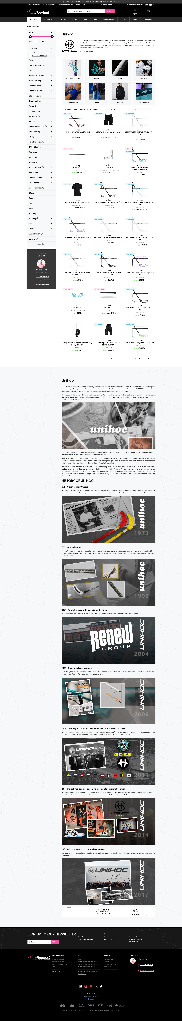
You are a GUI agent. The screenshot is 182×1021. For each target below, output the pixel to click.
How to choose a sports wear (87, 966)
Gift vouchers (56, 971)
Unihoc (37, 26)
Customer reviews (91, 996)
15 (148, 109)
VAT (53, 966)
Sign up (129, 5)
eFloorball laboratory (49, 5)
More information (86, 51)
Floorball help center (33, 5)
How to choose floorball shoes (87, 971)
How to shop (82, 974)
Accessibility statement (111, 969)
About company (109, 959)
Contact (77, 5)
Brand (31, 26)
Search (110, 11)
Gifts (84, 5)
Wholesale (55, 969)
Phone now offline (106, 5)
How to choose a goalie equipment (89, 969)
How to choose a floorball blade (88, 964)
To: (39, 41)
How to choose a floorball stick (87, 962)
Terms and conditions (110, 964)
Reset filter (41, 244)
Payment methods (58, 962)
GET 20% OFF (111, 2)
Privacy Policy (108, 966)
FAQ (79, 959)
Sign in (55, 942)
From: (31, 41)
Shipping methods (58, 959)
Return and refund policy (59, 964)
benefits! (140, 5)
